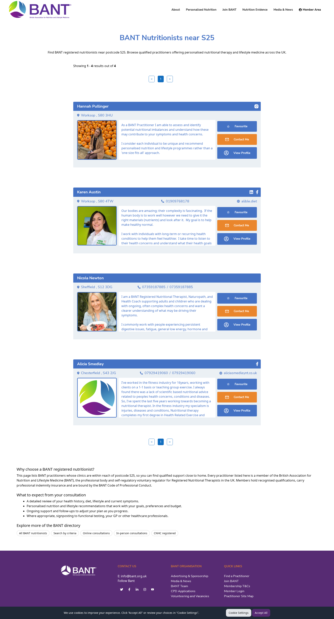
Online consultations (96, 533)
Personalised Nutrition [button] (201, 10)
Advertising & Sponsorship (189, 576)
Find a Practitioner (236, 576)
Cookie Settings (239, 613)
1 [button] (161, 79)
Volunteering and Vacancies (190, 596)
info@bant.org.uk (134, 576)
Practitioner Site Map (238, 596)
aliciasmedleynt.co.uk (240, 373)
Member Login (234, 591)
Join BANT (231, 581)
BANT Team (179, 586)
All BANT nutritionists (33, 533)
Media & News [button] (283, 10)
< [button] (152, 79)
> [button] (170, 79)
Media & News (181, 581)
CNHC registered (165, 533)
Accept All (261, 613)
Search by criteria (65, 533)
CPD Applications (183, 591)
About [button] (175, 10)
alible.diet (249, 201)
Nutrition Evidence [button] (255, 10)
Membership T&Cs (237, 586)
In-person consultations (131, 533)
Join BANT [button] (229, 10)
